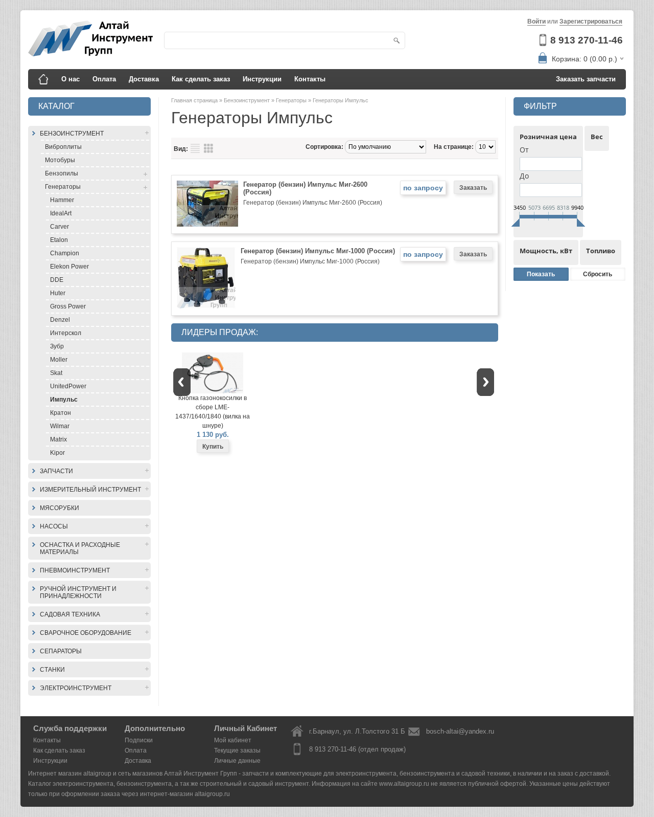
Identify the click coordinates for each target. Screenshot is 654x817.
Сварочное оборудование (85, 632)
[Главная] (43, 79)
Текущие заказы (237, 750)
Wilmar (59, 426)
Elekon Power (69, 266)
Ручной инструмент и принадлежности (78, 592)
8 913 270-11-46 (586, 40)
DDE (56, 279)
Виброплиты (63, 146)
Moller (58, 359)
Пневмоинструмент (75, 570)
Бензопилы (61, 173)
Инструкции (262, 79)
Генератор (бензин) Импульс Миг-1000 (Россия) (318, 251)
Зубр (57, 346)
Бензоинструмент (72, 133)
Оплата (104, 79)
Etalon (59, 240)
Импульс (64, 399)
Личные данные (237, 760)
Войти (536, 21)
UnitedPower (68, 386)
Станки (52, 669)
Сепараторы (61, 651)
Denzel (60, 319)
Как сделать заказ (201, 79)
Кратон (60, 412)
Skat (56, 373)
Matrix (58, 439)
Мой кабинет (232, 740)
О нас (70, 79)
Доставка (144, 79)
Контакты (309, 79)
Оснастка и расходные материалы (80, 548)
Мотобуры (60, 160)
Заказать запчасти (586, 79)
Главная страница (195, 100)
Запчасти (56, 471)
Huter (57, 293)
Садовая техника (70, 614)
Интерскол (65, 333)
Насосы (54, 526)
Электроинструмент (75, 688)
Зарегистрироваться (590, 21)
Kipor (57, 452)
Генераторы (63, 186)
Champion (64, 253)
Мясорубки (59, 508)
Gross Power (68, 306)
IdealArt (61, 213)
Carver (59, 226)
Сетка (208, 148)
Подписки (139, 740)
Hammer (62, 200)
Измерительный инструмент (90, 489)
